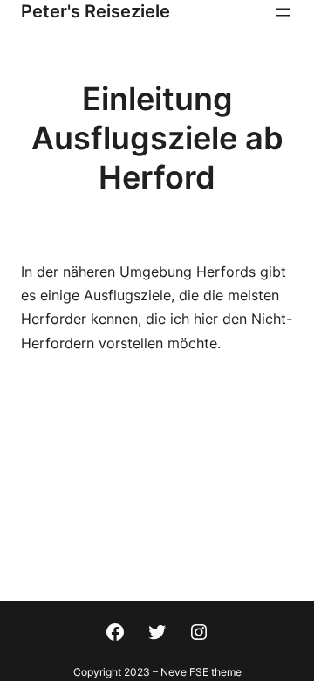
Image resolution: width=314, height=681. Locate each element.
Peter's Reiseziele (95, 11)
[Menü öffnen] (282, 12)
